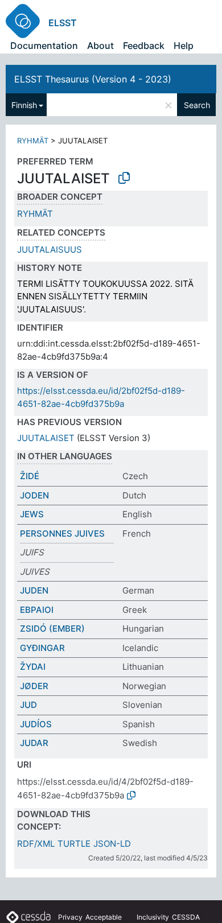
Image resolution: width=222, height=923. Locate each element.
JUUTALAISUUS (49, 249)
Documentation (44, 45)
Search (197, 105)
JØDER (34, 686)
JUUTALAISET (46, 437)
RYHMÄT (32, 140)
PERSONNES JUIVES (62, 533)
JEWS (32, 514)
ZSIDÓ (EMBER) (52, 628)
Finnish (24, 105)
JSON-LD (112, 843)
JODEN (34, 495)
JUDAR (34, 742)
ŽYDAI (33, 666)
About (100, 45)
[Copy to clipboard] (124, 178)
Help (184, 45)
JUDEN (34, 590)
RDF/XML (36, 843)
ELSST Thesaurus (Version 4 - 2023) (92, 79)
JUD (28, 704)
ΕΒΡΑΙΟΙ (37, 609)
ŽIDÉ (29, 476)
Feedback (144, 45)
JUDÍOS (36, 724)
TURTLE (74, 843)
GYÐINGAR (42, 647)
